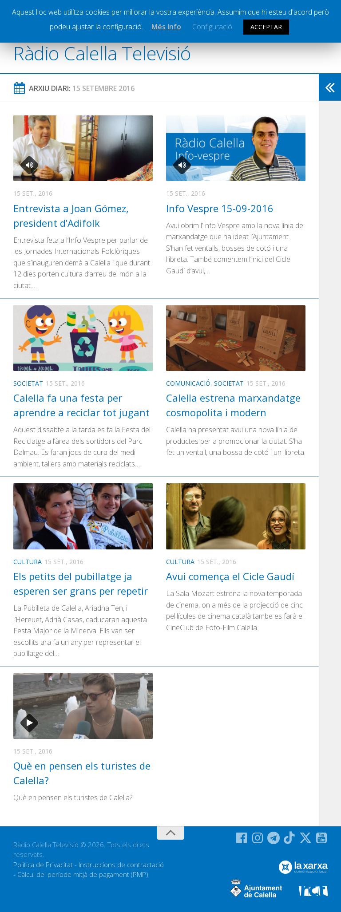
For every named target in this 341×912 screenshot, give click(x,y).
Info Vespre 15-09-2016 (220, 208)
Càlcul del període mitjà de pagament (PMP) (82, 874)
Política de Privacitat (43, 864)
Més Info (166, 27)
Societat (28, 383)
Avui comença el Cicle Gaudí (230, 576)
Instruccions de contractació (121, 864)
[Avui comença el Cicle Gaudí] (235, 516)
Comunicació (188, 383)
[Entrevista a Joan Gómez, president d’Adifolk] (83, 148)
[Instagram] (257, 838)
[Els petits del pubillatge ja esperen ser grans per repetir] (83, 516)
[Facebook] (241, 838)
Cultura (27, 561)
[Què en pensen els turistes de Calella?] (83, 706)
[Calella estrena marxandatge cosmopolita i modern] (235, 338)
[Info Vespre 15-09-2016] (235, 148)
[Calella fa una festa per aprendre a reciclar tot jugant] (83, 338)
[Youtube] (321, 838)
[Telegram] (273, 838)
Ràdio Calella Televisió (102, 53)
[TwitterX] (305, 838)
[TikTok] (289, 838)
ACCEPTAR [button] (266, 27)
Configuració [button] (212, 27)
